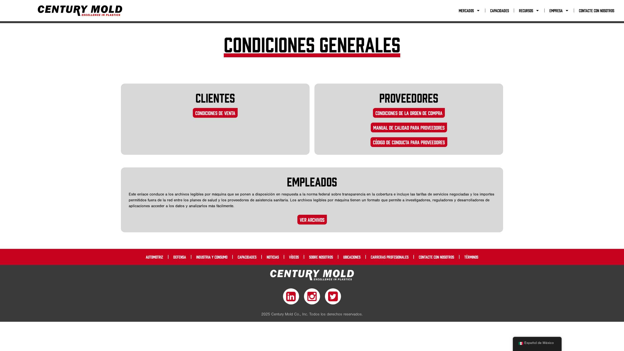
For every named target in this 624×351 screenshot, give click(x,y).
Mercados (466, 10)
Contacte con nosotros (596, 10)
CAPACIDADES (499, 10)
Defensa (179, 256)
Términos (471, 256)
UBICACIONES (352, 256)
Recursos (526, 10)
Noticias (273, 256)
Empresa (556, 10)
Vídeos (294, 256)
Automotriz (154, 256)
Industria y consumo (211, 256)
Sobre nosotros (321, 256)
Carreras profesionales (390, 256)
